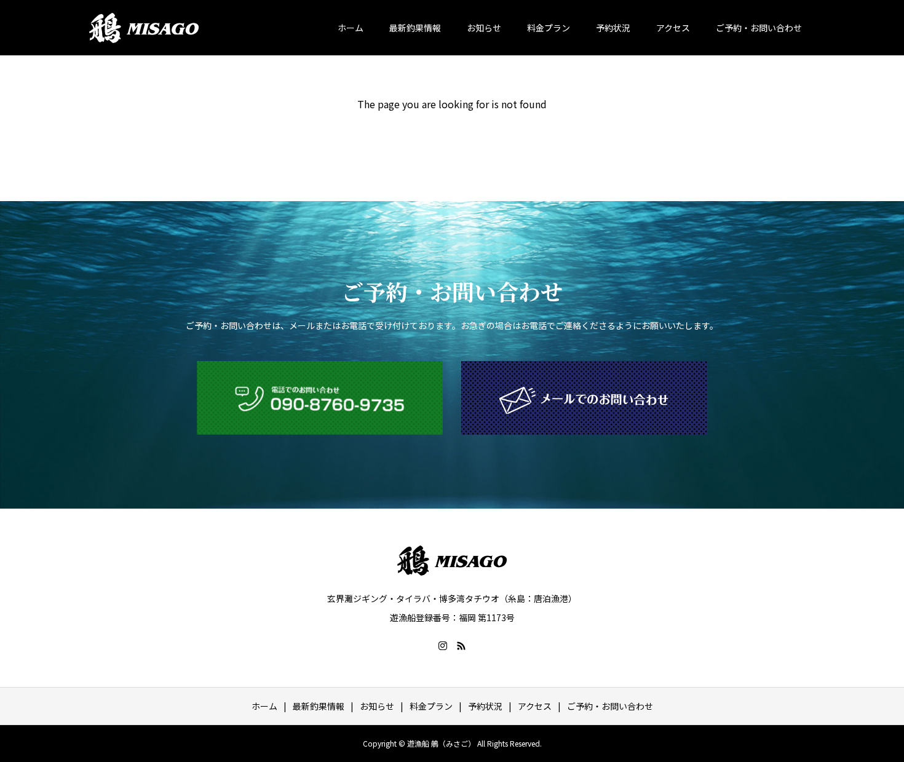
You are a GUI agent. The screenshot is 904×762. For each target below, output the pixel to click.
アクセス (673, 28)
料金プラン (548, 28)
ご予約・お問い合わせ (759, 28)
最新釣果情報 (415, 28)
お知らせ (484, 28)
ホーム (350, 28)
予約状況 (613, 28)
